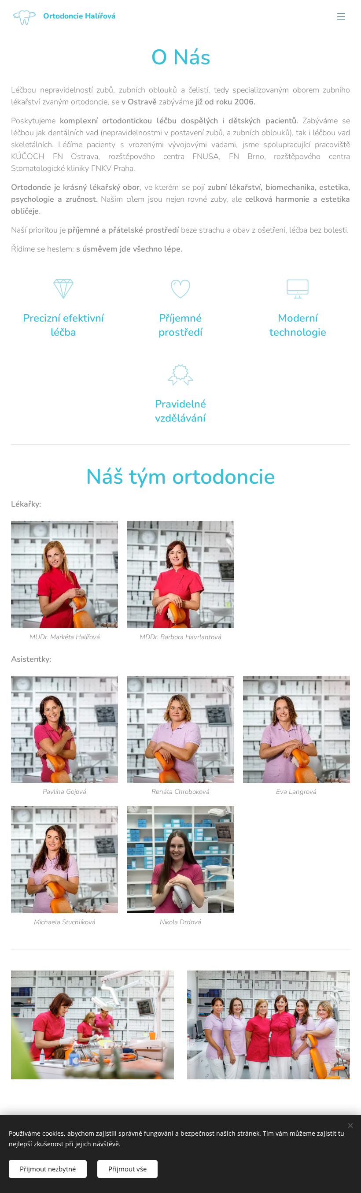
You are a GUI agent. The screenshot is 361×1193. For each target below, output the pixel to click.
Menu (341, 16)
